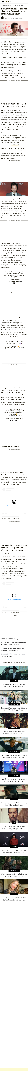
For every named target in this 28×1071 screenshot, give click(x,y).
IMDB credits (15, 145)
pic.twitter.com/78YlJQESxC (14, 415)
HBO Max (21, 5)
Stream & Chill (14, 5)
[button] (26, 2)
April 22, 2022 (19, 348)
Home (2, 5)
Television (7, 5)
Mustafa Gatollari (11, 17)
